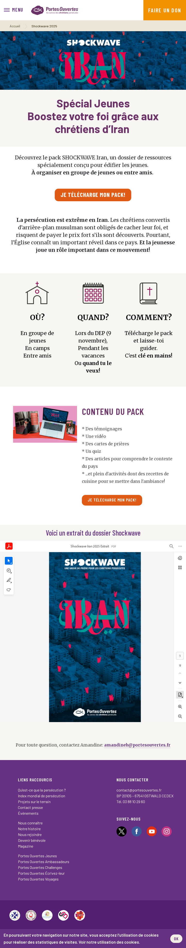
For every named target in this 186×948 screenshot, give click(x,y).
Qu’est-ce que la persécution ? (42, 790)
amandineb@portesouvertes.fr (137, 745)
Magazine (25, 846)
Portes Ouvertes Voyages (38, 879)
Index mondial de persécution (41, 795)
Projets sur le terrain (34, 801)
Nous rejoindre (30, 834)
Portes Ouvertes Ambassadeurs (43, 861)
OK (176, 938)
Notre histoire (29, 828)
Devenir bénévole (32, 840)
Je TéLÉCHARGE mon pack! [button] (112, 499)
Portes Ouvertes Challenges (40, 867)
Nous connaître (30, 823)
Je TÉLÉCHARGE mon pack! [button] (93, 194)
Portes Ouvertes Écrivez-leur (41, 873)
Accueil (15, 26)
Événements (28, 813)
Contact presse (30, 807)
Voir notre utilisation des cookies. (109, 942)
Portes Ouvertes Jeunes (37, 855)
